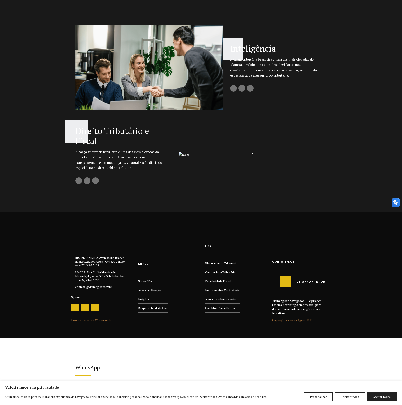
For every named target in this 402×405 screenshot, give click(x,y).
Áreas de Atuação (149, 290)
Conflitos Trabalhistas (220, 308)
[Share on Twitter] (241, 88)
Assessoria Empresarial (221, 299)
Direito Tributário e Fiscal (112, 135)
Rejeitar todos (350, 397)
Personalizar (318, 397)
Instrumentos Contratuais (222, 290)
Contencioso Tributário (220, 272)
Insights (143, 299)
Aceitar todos (382, 397)
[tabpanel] (149, 67)
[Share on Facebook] (233, 88)
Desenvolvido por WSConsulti (91, 320)
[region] (201, 393)
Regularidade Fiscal (218, 281)
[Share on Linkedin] (250, 88)
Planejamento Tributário (221, 263)
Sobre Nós (145, 281)
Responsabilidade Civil (153, 308)
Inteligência (253, 48)
